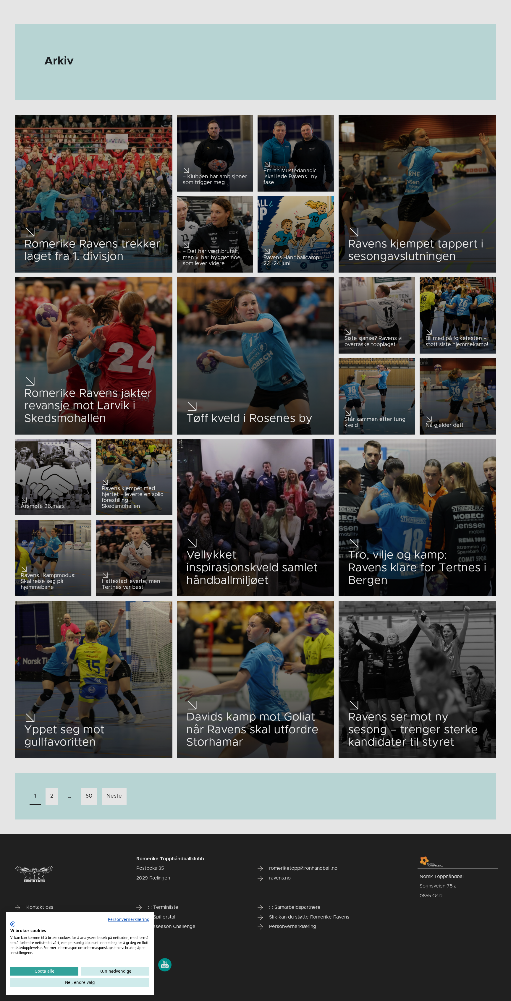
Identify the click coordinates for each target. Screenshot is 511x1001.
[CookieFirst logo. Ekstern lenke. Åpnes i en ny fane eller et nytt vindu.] (12, 924)
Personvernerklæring (128, 919)
